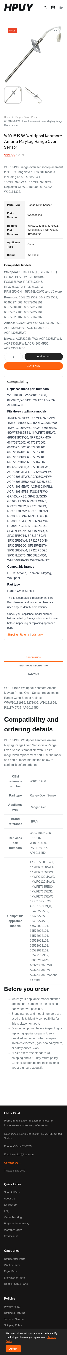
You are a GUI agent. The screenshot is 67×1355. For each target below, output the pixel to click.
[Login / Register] (45, 7)
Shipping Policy (13, 1325)
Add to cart (43, 356)
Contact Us (10, 1204)
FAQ (6, 1211)
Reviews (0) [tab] (33, 674)
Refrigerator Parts (14, 1258)
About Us (9, 1198)
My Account (11, 1235)
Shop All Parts (12, 1192)
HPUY (18, 7)
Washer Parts (12, 1264)
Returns (25, 634)
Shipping (12, 634)
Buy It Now (33, 365)
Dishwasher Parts (14, 1277)
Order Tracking (13, 1217)
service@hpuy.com (23, 1154)
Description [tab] (33, 657)
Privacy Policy (12, 1306)
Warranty (37, 634)
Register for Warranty (16, 1223)
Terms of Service (14, 1319)
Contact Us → (13, 1162)
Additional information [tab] (33, 665)
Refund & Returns (14, 1312)
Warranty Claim (13, 1229)
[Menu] (61, 7)
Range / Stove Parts (16, 1283)
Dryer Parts (10, 1271)
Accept (13, 1348)
